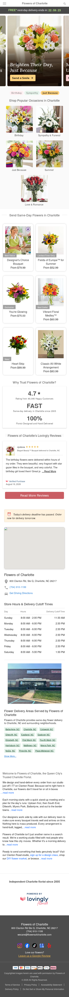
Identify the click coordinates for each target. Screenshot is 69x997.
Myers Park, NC (48, 745)
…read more (7, 792)
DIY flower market (17, 858)
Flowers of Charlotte (35, 3)
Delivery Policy (12, 989)
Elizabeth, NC (12, 739)
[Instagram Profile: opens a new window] (19, 945)
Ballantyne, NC (13, 729)
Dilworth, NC (11, 734)
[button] (62, 989)
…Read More (49, 471)
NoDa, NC (10, 750)
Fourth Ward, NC (47, 739)
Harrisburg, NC (13, 745)
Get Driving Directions (21, 593)
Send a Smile (20, 78)
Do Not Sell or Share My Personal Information (43, 989)
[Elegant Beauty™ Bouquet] (11, 451)
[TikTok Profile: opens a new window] (34, 945)
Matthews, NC (30, 745)
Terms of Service (12, 985)
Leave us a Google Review (34, 956)
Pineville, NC (25, 750)
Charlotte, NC (30, 729)
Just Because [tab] (50, 92)
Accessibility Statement (51, 985)
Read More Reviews (34, 495)
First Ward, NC (29, 739)
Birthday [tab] (16, 92)
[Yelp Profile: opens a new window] (49, 945)
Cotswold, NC (46, 729)
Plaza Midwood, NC (44, 750)
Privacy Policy (30, 985)
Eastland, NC (27, 734)
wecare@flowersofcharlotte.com (35, 934)
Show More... (10, 756)
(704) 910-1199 (18, 587)
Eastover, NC (44, 734)
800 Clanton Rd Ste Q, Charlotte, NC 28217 (34, 928)
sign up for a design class (44, 855)
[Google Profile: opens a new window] (42, 945)
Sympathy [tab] (32, 92)
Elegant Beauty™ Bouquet (27, 450)
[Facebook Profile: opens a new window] (27, 945)
